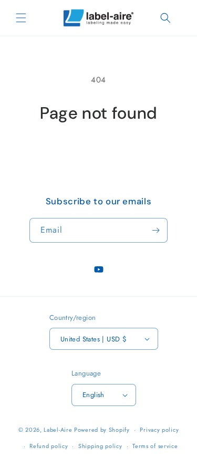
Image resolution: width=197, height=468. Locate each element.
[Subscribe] (155, 230)
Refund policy (48, 446)
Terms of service (155, 446)
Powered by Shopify (102, 429)
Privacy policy (159, 429)
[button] (21, 17)
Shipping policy (100, 446)
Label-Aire (58, 429)
